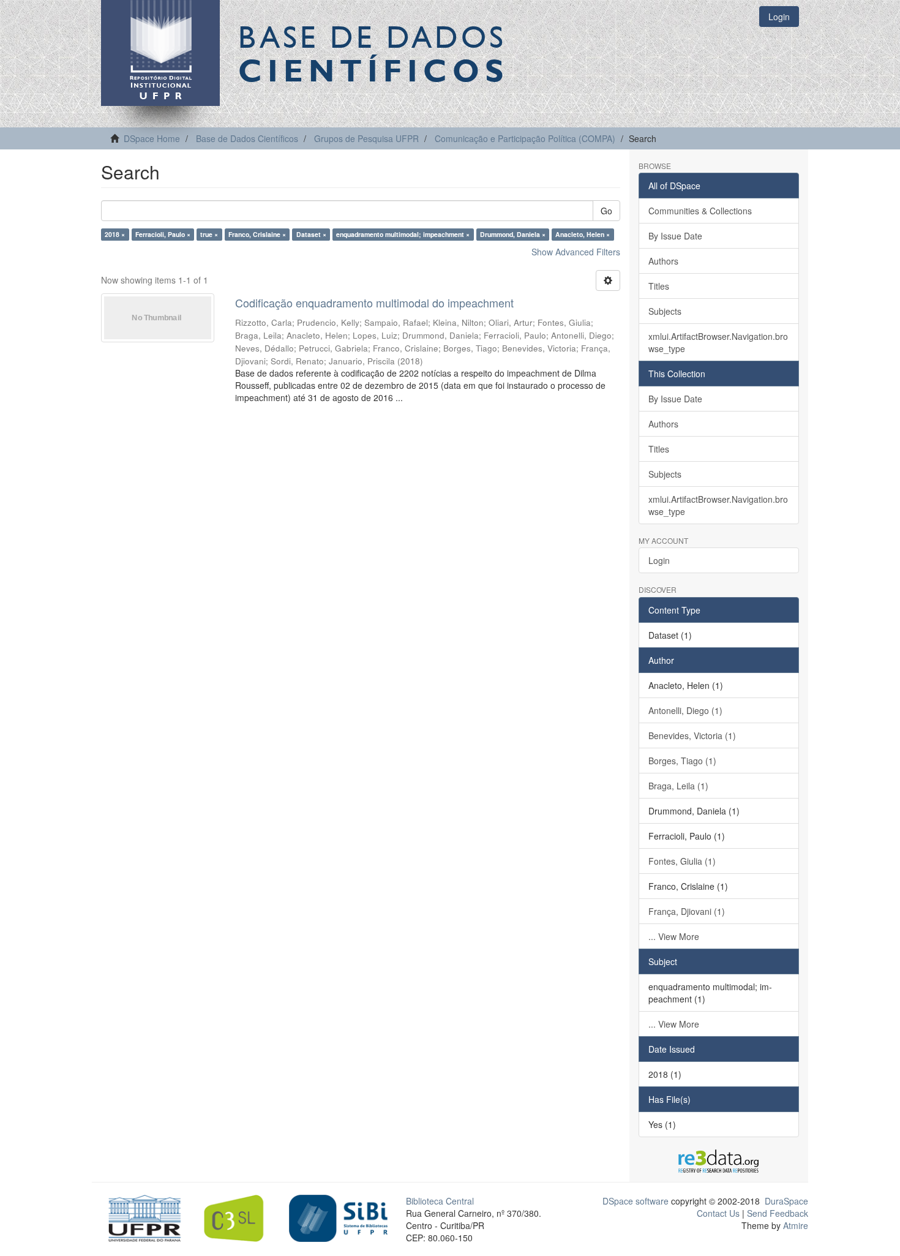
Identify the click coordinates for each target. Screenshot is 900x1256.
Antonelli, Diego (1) (685, 710)
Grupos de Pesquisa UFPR (366, 138)
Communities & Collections (700, 211)
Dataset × (311, 234)
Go (606, 211)
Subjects (664, 311)
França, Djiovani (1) (686, 911)
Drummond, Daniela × (513, 234)
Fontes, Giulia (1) (682, 861)
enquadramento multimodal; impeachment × (403, 234)
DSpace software (635, 1201)
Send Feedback (777, 1213)
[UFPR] (141, 1217)
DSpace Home (152, 138)
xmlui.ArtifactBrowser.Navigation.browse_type (718, 342)
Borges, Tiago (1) (682, 760)
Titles (658, 286)
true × (209, 234)
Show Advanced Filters (575, 252)
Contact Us (718, 1213)
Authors (663, 261)
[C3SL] (239, 1217)
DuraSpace (786, 1201)
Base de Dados (373, 53)
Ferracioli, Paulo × (162, 234)
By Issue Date (675, 236)
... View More (673, 936)
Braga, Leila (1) (678, 786)
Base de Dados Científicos (247, 138)
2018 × (115, 234)
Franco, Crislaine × (257, 234)
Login (659, 560)
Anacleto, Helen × (582, 234)
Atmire (794, 1225)
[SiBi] (338, 1217)
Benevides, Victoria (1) (692, 735)
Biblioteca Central (440, 1201)
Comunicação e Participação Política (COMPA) (525, 138)
